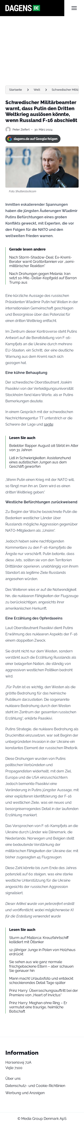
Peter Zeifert (21, 129)
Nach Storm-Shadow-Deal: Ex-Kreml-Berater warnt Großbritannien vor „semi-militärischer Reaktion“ (42, 261)
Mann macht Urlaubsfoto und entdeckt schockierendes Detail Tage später (41, 980)
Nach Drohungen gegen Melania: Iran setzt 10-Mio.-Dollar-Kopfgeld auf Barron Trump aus (43, 278)
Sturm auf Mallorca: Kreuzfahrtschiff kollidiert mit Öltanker (39, 940)
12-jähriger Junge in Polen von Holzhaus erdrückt (42, 952)
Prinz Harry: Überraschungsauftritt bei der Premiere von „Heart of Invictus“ (43, 992)
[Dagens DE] (34, 8)
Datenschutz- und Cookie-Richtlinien (35, 1086)
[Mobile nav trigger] (74, 8)
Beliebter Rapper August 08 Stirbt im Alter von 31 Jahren (43, 448)
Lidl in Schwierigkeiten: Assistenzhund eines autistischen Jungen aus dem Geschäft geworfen (40, 462)
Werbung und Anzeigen (25, 1093)
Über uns (13, 1078)
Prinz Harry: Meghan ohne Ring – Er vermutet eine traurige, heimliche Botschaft (38, 1007)
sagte (48, 424)
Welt (37, 89)
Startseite (15, 89)
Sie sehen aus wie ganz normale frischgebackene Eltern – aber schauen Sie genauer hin (41, 966)
